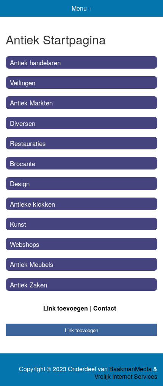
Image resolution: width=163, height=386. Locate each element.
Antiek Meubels (31, 264)
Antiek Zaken (28, 284)
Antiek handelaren (35, 62)
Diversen (22, 123)
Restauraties (28, 143)
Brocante (22, 163)
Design (20, 183)
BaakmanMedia (130, 369)
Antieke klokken (32, 204)
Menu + (82, 8)
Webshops (24, 244)
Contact (104, 308)
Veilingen (22, 82)
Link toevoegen (65, 308)
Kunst (18, 224)
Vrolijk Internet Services (125, 376)
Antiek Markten (31, 102)
